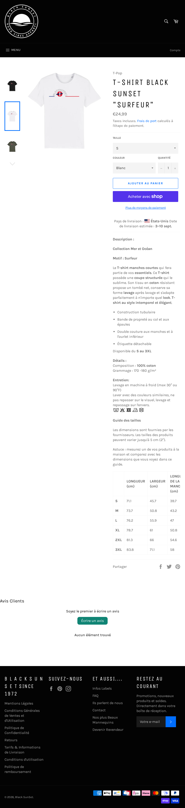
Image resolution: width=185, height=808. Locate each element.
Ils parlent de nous (107, 703)
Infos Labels (102, 688)
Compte (175, 50)
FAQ (95, 695)
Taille (117, 137)
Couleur (119, 157)
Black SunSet (24, 797)
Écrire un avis (92, 621)
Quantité (164, 157)
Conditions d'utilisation (24, 759)
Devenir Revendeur (107, 729)
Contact (99, 710)
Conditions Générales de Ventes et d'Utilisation (22, 715)
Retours (11, 740)
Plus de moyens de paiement (145, 208)
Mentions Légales (19, 703)
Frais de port (147, 121)
